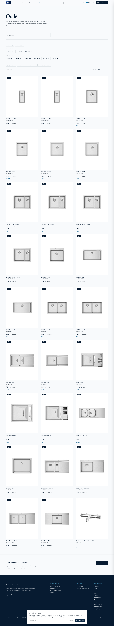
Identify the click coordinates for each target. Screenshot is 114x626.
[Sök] (84, 3)
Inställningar (32, 620)
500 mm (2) (28, 58)
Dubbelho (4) (28, 51)
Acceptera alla (80, 620)
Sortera (94, 69)
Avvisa (71, 620)
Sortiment (31, 2)
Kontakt (70, 2)
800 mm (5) (46, 58)
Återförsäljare (61, 2)
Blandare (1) (19, 45)
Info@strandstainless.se (83, 588)
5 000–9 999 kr (32, 65)
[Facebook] (11, 594)
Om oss (96, 595)
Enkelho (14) (10, 51)
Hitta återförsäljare (102, 2)
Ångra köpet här (98, 604)
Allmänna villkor (98, 606)
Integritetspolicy (98, 608)
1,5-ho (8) (19, 51)
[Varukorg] (93, 3)
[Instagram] (7, 594)
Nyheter (24, 2)
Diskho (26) (10, 45)
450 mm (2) (19, 58)
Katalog (54, 2)
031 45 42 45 (80, 586)
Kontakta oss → (102, 563)
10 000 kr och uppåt (44, 65)
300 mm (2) (10, 58)
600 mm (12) (37, 58)
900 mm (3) (55, 58)
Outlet (38, 2)
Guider (96, 593)
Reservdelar (46, 2)
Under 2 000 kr (11, 65)
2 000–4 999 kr (22, 65)
